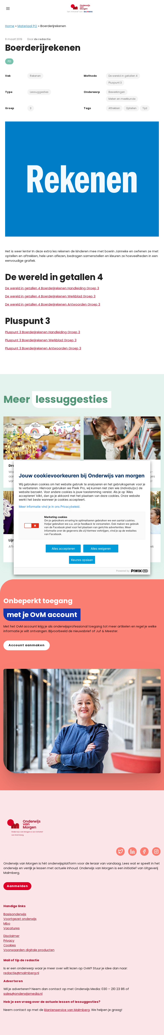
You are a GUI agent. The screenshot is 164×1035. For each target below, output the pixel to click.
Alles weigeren (101, 548)
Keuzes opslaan (82, 560)
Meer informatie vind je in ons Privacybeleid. (49, 506)
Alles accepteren (63, 548)
